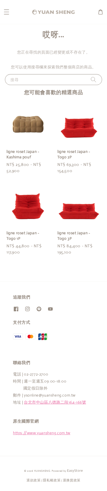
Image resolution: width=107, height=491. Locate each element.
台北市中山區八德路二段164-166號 (55, 402)
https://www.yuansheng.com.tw (41, 432)
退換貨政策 (72, 480)
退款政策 (33, 480)
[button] (6, 12)
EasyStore (75, 470)
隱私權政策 (52, 480)
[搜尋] (93, 79)
